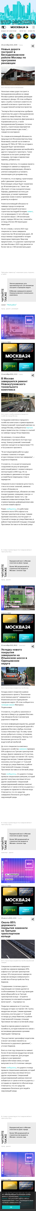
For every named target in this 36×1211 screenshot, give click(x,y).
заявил (30, 211)
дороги (8, 308)
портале (29, 427)
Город (21, 45)
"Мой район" (12, 305)
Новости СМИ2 (6, 342)
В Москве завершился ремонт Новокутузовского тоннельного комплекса (21, 293)
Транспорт (22, 645)
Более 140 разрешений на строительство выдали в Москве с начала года (19, 569)
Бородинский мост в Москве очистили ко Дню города (20, 562)
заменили (23, 749)
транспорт (4, 852)
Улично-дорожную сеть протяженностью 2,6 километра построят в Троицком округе (22, 285)
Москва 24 (18, 27)
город (3, 308)
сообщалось (11, 509)
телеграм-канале (7, 705)
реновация (15, 308)
